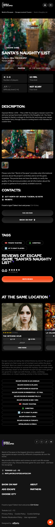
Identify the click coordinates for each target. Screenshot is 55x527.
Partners (35, 489)
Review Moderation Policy (12, 517)
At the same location (40, 68)
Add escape (8, 489)
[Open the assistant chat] (50, 522)
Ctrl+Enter (34, 205)
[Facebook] (37, 441)
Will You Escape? (18, 58)
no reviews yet (13, 272)
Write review (27, 279)
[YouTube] (51, 441)
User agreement (30, 517)
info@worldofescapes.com (18, 473)
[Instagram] (41, 441)
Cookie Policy (20, 514)
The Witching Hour (12, 336)
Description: (8, 68)
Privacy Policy (7, 514)
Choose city (9, 494)
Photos (21, 68)
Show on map (9, 484)
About (34, 484)
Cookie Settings (33, 514)
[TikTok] (46, 441)
